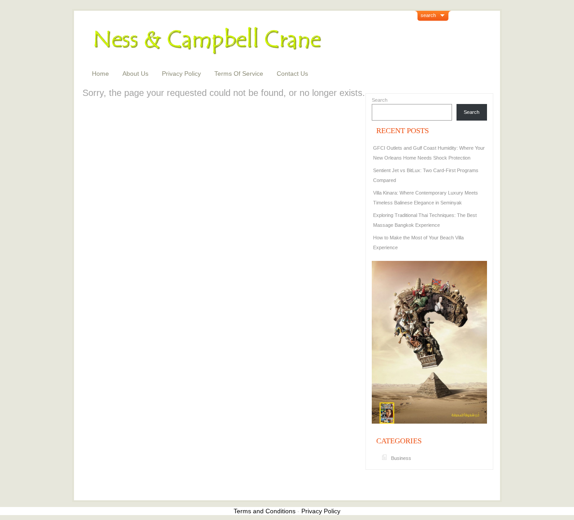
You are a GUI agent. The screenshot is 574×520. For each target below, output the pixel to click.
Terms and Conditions (265, 511)
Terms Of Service (238, 73)
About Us (135, 73)
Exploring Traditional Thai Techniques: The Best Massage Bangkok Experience (425, 220)
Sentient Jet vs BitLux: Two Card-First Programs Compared (425, 175)
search (428, 15)
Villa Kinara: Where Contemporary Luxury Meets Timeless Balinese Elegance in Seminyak (425, 197)
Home (100, 73)
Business (401, 458)
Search (379, 100)
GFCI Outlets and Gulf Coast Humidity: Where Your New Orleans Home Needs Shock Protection (429, 152)
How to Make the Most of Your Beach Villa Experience (418, 242)
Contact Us (292, 73)
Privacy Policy (181, 73)
